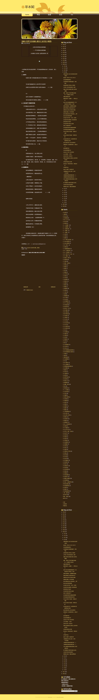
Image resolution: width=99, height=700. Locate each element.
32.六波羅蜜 (65, 359)
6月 (64, 192)
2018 (64, 44)
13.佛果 (64, 283)
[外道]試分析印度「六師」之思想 (69, 117)
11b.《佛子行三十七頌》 (68, 254)
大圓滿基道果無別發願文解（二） (70, 175)
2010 (64, 60)
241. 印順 (65, 297)
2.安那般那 (65, 295)
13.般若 (64, 284)
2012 (64, 56)
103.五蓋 (65, 221)
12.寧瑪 (64, 264)
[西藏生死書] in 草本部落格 (68, 111)
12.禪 (64, 270)
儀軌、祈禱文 (37, 247)
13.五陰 (64, 275)
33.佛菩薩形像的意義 (67, 366)
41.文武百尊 (65, 391)
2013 (64, 54)
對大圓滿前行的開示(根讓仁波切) (69, 182)
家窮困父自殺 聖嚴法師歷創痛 (69, 186)
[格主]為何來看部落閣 (67, 115)
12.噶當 (64, 266)
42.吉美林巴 (65, 418)
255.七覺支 (65, 310)
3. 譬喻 (64, 353)
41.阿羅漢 (65, 400)
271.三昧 (65, 321)
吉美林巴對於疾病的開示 (68, 184)
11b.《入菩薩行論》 (67, 250)
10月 (65, 70)
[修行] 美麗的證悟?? (67, 125)
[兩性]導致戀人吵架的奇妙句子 (69, 107)
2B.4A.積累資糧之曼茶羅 (68, 349)
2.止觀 (64, 293)
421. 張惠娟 (65, 427)
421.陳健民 (65, 444)
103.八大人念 (65, 219)
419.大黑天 (65, 413)
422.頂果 (65, 467)
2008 (64, 64)
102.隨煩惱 (65, 217)
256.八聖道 (65, 311)
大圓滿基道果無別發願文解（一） (70, 176)
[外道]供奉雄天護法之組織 (68, 123)
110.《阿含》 (65, 245)
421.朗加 (65, 436)
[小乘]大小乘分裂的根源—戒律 (69, 87)
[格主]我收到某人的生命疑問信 (69, 142)
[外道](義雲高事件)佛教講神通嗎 (69, 127)
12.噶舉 (64, 268)
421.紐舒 (65, 438)
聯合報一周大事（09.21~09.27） (69, 77)
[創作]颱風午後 (66, 148)
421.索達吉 (65, 440)
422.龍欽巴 (65, 476)
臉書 (49, 14)
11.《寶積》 (65, 232)
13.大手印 (65, 273)
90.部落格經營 (66, 491)
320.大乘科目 (65, 362)
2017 (64, 46)
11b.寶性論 (65, 259)
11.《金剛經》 (66, 226)
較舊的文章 (53, 286)
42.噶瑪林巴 (65, 422)
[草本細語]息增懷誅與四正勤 (68, 129)
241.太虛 (65, 299)
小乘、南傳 (65, 492)
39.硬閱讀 (65, 382)
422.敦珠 (65, 471)
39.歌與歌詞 (65, 387)
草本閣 (29, 7)
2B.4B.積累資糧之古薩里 (68, 351)
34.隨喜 (64, 369)
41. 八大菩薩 (65, 389)
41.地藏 (64, 395)
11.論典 (64, 237)
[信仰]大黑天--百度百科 (67, 156)
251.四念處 (65, 304)
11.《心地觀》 (66, 225)
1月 (64, 202)
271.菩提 (65, 335)
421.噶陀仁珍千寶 (66, 451)
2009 (64, 62)
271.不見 (65, 324)
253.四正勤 (65, 306)
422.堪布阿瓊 (65, 469)
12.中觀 (64, 261)
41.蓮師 (64, 407)
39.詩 (64, 386)
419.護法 (65, 416)
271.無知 (65, 333)
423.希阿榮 (65, 480)
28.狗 (64, 342)
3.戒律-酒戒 (65, 357)
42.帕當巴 (65, 420)
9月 (64, 72)
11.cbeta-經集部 (66, 243)
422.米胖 (32, 247)
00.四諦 (64, 212)
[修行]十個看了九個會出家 (68, 169)
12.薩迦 (64, 272)
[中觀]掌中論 (65, 167)
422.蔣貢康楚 (65, 474)
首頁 (39, 286)
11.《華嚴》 (65, 230)
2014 (64, 52)
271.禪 (64, 337)
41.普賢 (64, 404)
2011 (64, 58)
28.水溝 (64, 340)
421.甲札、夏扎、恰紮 (67, 431)
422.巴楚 (65, 454)
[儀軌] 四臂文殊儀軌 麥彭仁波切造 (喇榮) (37, 41)
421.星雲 (65, 434)
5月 (64, 194)
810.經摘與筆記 (66, 485)
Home (27, 14)
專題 (38, 14)
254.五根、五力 (66, 308)
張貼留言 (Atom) (29, 289)
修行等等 (65, 494)
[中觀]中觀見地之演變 (67, 161)
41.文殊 (28, 247)
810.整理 (65, 487)
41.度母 (64, 402)
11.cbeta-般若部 (66, 241)
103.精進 (65, 223)
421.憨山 (65, 453)
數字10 (64, 498)
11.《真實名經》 (66, 228)
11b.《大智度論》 (66, 252)
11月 (65, 68)
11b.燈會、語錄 (66, 257)
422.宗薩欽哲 (65, 460)
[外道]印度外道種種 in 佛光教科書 (70, 119)
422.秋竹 (65, 463)
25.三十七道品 (66, 302)
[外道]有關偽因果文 (67, 79)
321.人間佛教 (65, 364)
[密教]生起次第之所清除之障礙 (69, 109)
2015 (64, 50)
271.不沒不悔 (65, 322)
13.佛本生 (65, 281)
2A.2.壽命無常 (66, 344)
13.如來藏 (65, 279)
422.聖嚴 (65, 472)
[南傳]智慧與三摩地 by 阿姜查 (69, 85)
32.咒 (64, 360)
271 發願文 (65, 317)
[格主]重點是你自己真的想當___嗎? (70, 113)
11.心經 (64, 234)
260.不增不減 (65, 313)
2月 (64, 200)
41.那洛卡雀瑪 (66, 397)
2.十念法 (65, 292)
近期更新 (65, 503)
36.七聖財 (65, 373)
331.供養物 (65, 368)
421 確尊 (65, 425)
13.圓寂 (64, 286)
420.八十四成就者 (66, 424)
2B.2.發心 (65, 348)
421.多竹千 (65, 433)
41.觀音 (64, 409)
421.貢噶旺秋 (65, 442)
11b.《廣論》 (65, 255)
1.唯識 (64, 214)
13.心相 (64, 277)
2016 (64, 48)
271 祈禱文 (65, 315)
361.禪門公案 (65, 377)
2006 (64, 206)
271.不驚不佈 (65, 328)
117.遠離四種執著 (66, 248)
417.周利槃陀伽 (66, 411)
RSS (72, 14)
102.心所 (65, 216)
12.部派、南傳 (66, 263)
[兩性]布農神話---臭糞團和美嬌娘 (69, 106)
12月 (65, 66)
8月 (64, 188)
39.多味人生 (65, 380)
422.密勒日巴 (65, 465)
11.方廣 (64, 236)
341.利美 (65, 371)
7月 (64, 190)
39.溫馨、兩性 (66, 384)
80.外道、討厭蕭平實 (67, 482)
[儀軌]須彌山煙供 (66, 96)
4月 (64, 196)
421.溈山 (65, 447)
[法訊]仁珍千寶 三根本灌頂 (68, 152)
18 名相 (64, 290)
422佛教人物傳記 (66, 478)
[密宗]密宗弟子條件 (67, 121)
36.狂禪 (64, 375)
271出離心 (65, 339)
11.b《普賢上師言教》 (67, 239)
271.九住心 (65, 319)
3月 (64, 198)
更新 (60, 14)
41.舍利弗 (65, 398)
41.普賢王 (65, 406)
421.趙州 (65, 449)
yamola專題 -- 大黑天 (67, 154)
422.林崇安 (65, 462)
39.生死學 (65, 378)
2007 (64, 204)
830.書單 (65, 489)
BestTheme (50, 697)
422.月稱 (65, 456)
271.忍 (64, 330)
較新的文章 (26, 286)
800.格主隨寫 (65, 483)
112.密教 (65, 246)
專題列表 (65, 505)
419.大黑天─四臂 (66, 415)
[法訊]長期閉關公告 (67, 150)
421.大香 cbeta (66, 429)
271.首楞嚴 (65, 331)
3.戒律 (64, 355)
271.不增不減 (65, 326)
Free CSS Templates (60, 697)
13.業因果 (65, 288)
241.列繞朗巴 (65, 301)
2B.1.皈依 (65, 346)
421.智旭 (65, 445)
